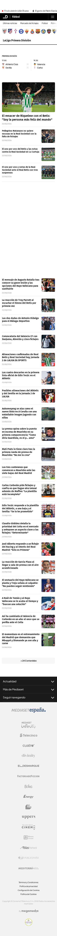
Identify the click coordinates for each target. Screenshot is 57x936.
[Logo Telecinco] (28, 735)
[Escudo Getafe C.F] (43, 31)
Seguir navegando (14, 697)
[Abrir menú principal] (52, 16)
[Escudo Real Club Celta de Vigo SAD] (15, 31)
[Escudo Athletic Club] (4, 31)
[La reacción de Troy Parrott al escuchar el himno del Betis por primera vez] (48, 305)
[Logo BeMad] (28, 806)
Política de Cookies (28, 894)
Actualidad (9, 681)
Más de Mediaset (13, 689)
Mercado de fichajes (29, 23)
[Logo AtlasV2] (28, 847)
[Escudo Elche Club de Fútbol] (26, 31)
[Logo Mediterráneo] (28, 868)
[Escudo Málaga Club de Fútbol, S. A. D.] (54, 31)
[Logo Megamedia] (30, 911)
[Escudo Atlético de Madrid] (10, 31)
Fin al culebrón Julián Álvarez (16, 11)
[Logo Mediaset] (28, 711)
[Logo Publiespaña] (28, 858)
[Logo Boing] (28, 786)
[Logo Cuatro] (28, 745)
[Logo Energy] (28, 796)
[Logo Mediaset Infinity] (28, 725)
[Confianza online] (28, 925)
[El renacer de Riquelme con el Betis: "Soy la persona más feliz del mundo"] (28, 97)
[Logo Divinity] (28, 755)
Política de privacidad (29, 886)
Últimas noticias (10, 23)
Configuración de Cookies (28, 890)
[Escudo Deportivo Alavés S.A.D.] (21, 31)
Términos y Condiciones (28, 882)
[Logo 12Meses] (28, 837)
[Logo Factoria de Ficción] (28, 776)
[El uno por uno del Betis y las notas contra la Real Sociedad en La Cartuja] (48, 154)
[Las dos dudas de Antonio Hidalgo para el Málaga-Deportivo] (48, 323)
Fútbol (16, 16)
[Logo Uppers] (28, 817)
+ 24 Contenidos (29, 660)
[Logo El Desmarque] (28, 766)
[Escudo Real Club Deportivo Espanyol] (32, 31)
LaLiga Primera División (17, 40)
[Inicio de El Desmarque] (5, 16)
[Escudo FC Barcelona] (37, 31)
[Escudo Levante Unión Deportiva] (48, 31)
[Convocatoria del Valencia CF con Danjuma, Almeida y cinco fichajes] (48, 341)
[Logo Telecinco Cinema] (28, 827)
